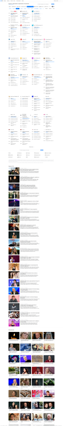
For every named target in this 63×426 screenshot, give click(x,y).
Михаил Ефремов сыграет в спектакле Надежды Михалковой (29, 297)
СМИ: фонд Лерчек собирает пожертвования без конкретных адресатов (29, 265)
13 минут (35, 66)
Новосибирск (23, 162)
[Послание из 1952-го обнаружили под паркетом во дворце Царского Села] (37, 360)
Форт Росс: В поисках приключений (25, 13)
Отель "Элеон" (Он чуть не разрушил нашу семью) (14, 16)
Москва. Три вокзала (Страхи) (37, 46)
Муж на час (47, 41)
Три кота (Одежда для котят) (14, 22)
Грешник (35, 84)
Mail (1, 425)
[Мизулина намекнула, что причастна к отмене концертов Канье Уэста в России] (14, 383)
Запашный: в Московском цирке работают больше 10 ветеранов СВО (29, 281)
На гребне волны (13, 44)
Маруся (35, 81)
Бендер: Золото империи (25, 61)
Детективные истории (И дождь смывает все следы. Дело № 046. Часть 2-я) (50, 91)
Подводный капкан (36, 63)
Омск (36, 162)
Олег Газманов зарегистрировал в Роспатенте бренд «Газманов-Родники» (29, 289)
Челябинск (35, 162)
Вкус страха (24, 125)
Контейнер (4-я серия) (49, 134)
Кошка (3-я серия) (36, 131)
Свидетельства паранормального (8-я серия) (48, 126)
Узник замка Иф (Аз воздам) (48, 108)
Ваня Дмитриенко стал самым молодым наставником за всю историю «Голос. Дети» (29, 257)
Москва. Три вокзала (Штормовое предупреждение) (37, 49)
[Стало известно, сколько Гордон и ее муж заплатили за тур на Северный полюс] (49, 372)
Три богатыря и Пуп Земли (26, 22)
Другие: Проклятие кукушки (24, 123)
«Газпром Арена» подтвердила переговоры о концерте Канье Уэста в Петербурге (28, 305)
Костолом (35, 116)
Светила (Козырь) (48, 116)
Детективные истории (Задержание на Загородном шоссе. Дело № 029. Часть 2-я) (49, 84)
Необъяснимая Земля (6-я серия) (14, 134)
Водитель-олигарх (24, 67)
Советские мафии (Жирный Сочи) (48, 93)
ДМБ (11, 47)
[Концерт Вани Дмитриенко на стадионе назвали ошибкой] (37, 349)
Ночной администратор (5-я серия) (14, 136)
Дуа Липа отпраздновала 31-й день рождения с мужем (28, 210)
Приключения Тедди (37, 19)
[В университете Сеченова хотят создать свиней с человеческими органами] (25, 395)
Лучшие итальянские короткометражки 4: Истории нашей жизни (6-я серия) (15, 139)
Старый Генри (24, 47)
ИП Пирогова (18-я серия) (49, 140)
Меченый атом (48, 69)
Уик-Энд (35, 78)
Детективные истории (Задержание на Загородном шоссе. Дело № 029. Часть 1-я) (49, 81)
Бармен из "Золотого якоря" (48, 68)
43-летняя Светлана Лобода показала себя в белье (29, 249)
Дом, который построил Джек (36, 32)
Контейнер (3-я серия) (49, 133)
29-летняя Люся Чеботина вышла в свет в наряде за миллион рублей (29, 321)
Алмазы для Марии (13, 35)
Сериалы (50, 8)
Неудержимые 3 (13, 41)
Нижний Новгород (30, 162)
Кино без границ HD (25, 98)
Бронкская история (36, 122)
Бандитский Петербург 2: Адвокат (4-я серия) (37, 53)
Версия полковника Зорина (13, 32)
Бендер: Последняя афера (25, 63)
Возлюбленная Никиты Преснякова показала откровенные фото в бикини (28, 241)
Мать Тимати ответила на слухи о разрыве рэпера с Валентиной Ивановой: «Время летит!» (29, 170)
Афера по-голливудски (37, 119)
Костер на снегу (48, 44)
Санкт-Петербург (19, 162)
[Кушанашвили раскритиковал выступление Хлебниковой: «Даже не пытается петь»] (25, 372)
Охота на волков (36, 67)
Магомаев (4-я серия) (49, 119)
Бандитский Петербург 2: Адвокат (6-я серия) (37, 41)
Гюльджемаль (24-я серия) (48, 136)
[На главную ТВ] (2, 1)
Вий (11, 33)
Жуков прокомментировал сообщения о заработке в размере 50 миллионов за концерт (29, 178)
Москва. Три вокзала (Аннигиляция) (37, 51)
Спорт (53, 8)
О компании (3, 425)
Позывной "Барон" (36, 76)
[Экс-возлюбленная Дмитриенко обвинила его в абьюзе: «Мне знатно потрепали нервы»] (49, 395)
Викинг (12, 98)
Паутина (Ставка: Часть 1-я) (14, 67)
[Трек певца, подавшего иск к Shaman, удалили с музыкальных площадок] (25, 360)
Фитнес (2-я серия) (36, 139)
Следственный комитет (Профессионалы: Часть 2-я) (49, 77)
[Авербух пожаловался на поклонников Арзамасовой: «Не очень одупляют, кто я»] (49, 407)
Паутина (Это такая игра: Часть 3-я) (15, 63)
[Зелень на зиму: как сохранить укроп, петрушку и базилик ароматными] (14, 372)
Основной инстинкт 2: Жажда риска (26, 121)
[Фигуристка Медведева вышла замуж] (25, 418)
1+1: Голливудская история (24, 66)
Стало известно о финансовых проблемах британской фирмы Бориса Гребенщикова (27, 186)
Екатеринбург (26, 162)
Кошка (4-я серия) (36, 133)
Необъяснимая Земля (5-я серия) (14, 132)
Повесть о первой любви (49, 101)
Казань (32, 162)
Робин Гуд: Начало (24, 76)
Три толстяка (36, 30)
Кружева (47, 47)
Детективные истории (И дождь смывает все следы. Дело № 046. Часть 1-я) (50, 88)
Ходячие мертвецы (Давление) (13, 144)
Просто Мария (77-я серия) (13, 125)
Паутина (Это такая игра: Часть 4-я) (15, 65)
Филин (23, 15)
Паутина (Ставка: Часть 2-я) (14, 69)
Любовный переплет (25, 81)
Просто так (12, 36)
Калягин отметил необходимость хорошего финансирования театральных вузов (28, 225)
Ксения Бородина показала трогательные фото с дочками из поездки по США (29, 233)
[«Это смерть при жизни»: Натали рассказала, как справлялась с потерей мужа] (49, 337)
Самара (38, 162)
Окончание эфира (13, 19)
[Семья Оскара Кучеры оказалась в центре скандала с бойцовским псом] (25, 407)
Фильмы (46, 8)
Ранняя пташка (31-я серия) (36, 98)
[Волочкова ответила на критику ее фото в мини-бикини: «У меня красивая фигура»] (49, 360)
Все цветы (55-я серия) (14, 118)
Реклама (6, 425)
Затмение (12, 101)
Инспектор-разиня (48, 98)
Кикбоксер (23, 44)
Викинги (23, 41)
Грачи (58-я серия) (13, 116)
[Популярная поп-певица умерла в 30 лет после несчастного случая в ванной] (14, 337)
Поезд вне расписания (14, 85)
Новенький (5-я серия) (37, 136)
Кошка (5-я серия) (36, 134)
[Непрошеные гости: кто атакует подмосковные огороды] (25, 383)
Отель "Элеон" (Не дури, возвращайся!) (14, 13)
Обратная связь (60, 425)
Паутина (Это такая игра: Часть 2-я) (15, 60)
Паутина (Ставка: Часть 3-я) (14, 71)
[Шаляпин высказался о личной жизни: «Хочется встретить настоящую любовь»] (14, 418)
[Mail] (1, 1)
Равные (23, 78)
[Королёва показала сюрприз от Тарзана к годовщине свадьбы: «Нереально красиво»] (14, 407)
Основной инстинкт (25, 119)
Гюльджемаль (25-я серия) (48, 139)
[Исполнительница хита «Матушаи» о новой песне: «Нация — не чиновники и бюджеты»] (37, 395)
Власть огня (35, 64)
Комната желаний (36, 16)
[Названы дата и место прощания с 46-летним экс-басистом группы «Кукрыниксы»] (25, 349)
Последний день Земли (25, 33)
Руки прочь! (24, 84)
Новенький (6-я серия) (37, 137)
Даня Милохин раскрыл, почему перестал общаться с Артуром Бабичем (29, 194)
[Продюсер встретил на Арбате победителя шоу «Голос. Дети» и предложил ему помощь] (37, 372)
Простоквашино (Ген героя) (37, 35)
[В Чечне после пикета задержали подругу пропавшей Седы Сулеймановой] (25, 337)
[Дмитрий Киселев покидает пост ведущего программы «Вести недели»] (37, 337)
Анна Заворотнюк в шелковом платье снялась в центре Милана (28, 273)
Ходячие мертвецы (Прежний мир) (15, 141)
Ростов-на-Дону (41, 162)
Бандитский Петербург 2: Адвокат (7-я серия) (37, 44)
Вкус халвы (47, 64)
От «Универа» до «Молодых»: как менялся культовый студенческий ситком (29, 313)
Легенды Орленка (13, 104)
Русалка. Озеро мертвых (25, 17)
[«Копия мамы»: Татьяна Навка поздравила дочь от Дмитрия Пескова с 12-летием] (37, 383)
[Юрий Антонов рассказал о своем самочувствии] (14, 360)
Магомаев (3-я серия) (49, 118)
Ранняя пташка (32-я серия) (37, 101)
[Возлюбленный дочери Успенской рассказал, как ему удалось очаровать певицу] (37, 418)
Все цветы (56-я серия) (14, 119)
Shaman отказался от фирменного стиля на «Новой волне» (29, 202)
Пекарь (23, 30)
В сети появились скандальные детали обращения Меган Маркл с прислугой (29, 218)
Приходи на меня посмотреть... (24, 69)
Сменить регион (11, 4)
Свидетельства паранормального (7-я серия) (48, 123)
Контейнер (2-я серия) (49, 131)
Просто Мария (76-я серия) (13, 123)
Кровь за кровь (36, 118)
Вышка (35, 61)
